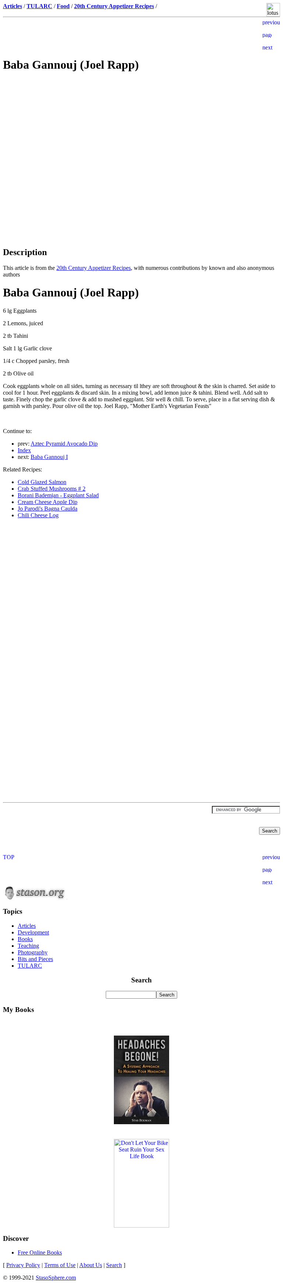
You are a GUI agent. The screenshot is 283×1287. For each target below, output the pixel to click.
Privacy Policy (23, 1265)
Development (33, 932)
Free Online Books (40, 1252)
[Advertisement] (141, 131)
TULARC (30, 965)
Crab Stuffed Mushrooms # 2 (51, 488)
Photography (33, 952)
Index (24, 450)
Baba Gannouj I (49, 457)
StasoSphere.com (56, 1277)
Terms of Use (60, 1265)
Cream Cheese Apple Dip (47, 502)
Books (25, 939)
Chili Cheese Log (38, 515)
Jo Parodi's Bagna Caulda (47, 508)
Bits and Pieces (35, 959)
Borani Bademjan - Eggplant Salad (58, 495)
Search (114, 1265)
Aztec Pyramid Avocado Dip (64, 443)
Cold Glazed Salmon (42, 482)
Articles (27, 926)
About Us (90, 1265)
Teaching (28, 946)
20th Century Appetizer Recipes (93, 268)
